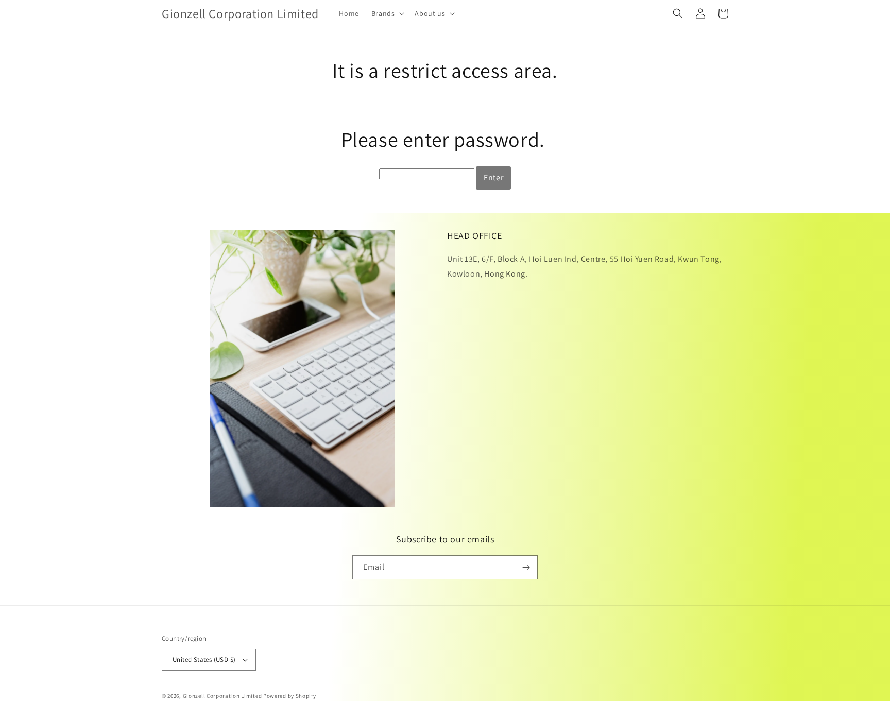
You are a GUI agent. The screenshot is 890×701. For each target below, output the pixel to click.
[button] (387, 13)
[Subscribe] (526, 567)
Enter (493, 177)
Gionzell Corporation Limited (222, 695)
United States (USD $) (204, 659)
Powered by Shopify (289, 695)
